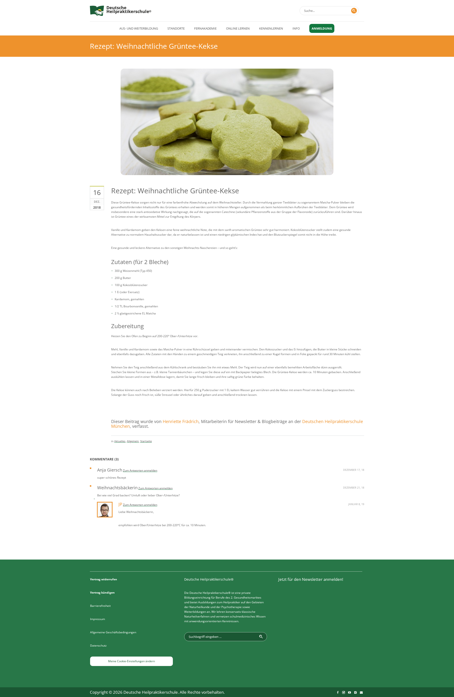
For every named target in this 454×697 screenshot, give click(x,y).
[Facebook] (338, 692)
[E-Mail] (361, 692)
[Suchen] (354, 10)
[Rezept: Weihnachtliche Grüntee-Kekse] (227, 146)
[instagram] (343, 692)
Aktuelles (119, 441)
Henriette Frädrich (181, 421)
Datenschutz (98, 646)
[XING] (355, 692)
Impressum (97, 619)
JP (120, 504)
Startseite (146, 441)
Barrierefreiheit (100, 606)
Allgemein (133, 441)
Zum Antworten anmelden (140, 470)
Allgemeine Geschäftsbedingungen (113, 632)
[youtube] (349, 692)
